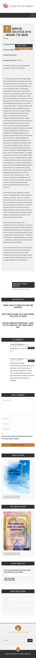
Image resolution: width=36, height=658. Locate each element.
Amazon (6, 497)
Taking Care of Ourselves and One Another (18, 306)
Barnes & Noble (15, 497)
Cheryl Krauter (25, 48)
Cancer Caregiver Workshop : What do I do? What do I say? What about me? (18, 325)
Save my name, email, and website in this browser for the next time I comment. (17, 437)
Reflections (21, 45)
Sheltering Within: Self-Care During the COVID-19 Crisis (18, 315)
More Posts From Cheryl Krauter (20, 289)
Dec (7, 28)
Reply (31, 348)
